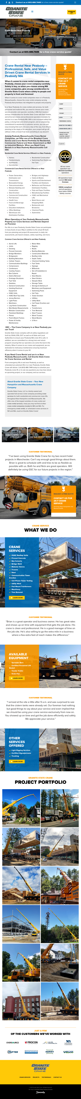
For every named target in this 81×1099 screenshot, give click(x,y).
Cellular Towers (14, 261)
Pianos (11, 315)
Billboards (35, 268)
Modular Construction (17, 311)
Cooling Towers (14, 271)
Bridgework (13, 256)
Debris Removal (15, 276)
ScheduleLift (71, 12)
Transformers (37, 308)
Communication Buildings (18, 263)
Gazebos (12, 283)
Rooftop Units (37, 256)
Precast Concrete (15, 251)
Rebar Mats (36, 244)
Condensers (13, 268)
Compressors (14, 266)
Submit (61, 144)
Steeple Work (37, 281)
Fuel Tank (12, 281)
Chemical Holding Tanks (41, 261)
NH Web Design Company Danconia (43, 1089)
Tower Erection (37, 296)
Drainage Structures (16, 278)
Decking (12, 249)
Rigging (35, 246)
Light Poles (13, 301)
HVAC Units (13, 293)
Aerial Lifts (13, 244)
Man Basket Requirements (18, 308)
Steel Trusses (37, 313)
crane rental (20, 409)
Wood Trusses (37, 315)
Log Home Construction (17, 306)
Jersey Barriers (14, 298)
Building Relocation (16, 259)
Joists (11, 246)
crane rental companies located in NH (21, 406)
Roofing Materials (38, 251)
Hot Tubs (35, 293)
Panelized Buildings (16, 313)
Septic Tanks (36, 259)
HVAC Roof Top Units (16, 296)
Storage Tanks (37, 283)
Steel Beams (36, 276)
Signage (35, 266)
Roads (34, 249)
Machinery (12, 303)
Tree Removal (37, 311)
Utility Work (36, 301)
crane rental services (15, 404)
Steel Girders (37, 278)
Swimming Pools (38, 291)
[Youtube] (9, 2)
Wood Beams (37, 318)
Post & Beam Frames (16, 318)
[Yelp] (12, 2)
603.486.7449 (34, 2)
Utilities (34, 298)
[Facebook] (6, 2)
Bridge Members (15, 254)
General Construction (16, 286)
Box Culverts (13, 273)
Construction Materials (40, 254)
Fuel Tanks (36, 263)
